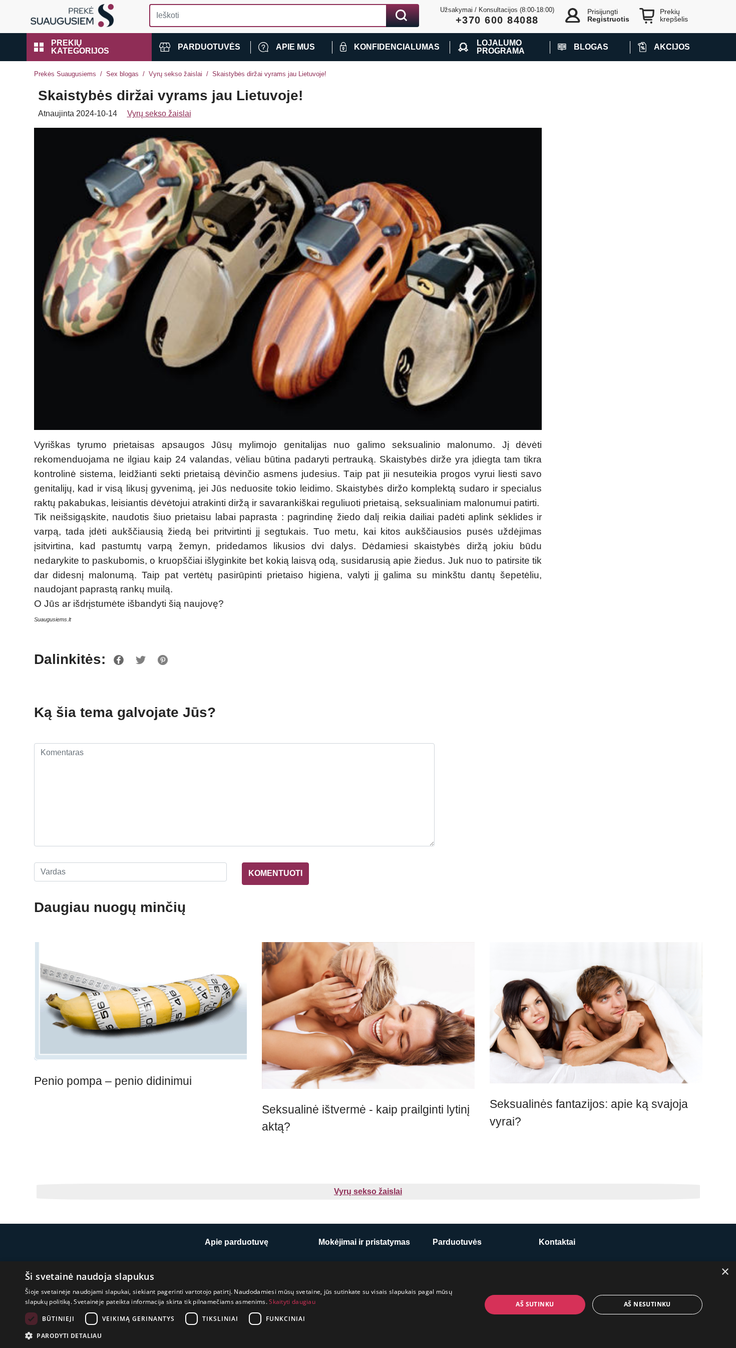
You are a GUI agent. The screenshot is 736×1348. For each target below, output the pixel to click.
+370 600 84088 (497, 20)
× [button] (724, 1272)
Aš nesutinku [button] (647, 1304)
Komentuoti (275, 873)
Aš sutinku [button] (535, 1304)
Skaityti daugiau (292, 1301)
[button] (89, 47)
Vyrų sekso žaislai (175, 74)
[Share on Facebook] (119, 659)
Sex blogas (122, 74)
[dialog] (368, 1304)
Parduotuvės (457, 1242)
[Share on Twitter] (141, 659)
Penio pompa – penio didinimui (113, 1080)
